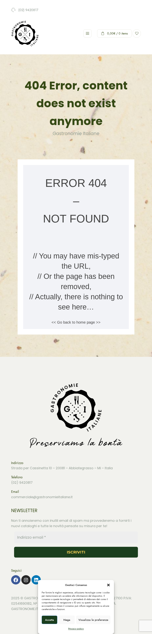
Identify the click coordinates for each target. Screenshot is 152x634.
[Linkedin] (36, 579)
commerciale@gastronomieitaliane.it (42, 497)
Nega (66, 620)
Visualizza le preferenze (93, 620)
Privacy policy (76, 628)
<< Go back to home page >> (76, 322)
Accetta (49, 620)
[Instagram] (26, 579)
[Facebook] (15, 579)
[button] (108, 585)
